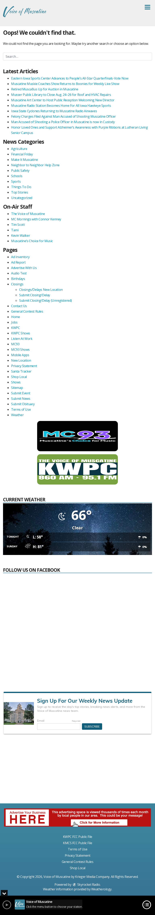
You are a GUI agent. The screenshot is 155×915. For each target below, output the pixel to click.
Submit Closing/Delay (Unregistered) (45, 300)
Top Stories (19, 192)
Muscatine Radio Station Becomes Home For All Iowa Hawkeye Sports (61, 105)
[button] (147, 7)
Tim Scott (18, 224)
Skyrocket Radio (88, 884)
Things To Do (21, 187)
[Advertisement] (77, 770)
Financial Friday (22, 154)
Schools (16, 176)
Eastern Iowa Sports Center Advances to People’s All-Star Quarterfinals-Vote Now (69, 78)
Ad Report (18, 262)
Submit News (20, 398)
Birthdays (18, 278)
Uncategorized (21, 198)
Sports (16, 181)
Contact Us (19, 306)
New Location (21, 360)
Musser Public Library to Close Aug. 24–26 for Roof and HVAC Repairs (61, 94)
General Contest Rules (27, 311)
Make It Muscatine (24, 159)
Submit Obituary (23, 404)
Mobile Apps (20, 355)
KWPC (15, 328)
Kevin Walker (20, 235)
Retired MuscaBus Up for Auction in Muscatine (44, 89)
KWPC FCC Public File (77, 836)
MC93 (15, 344)
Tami (14, 230)
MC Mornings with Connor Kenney (36, 219)
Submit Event (20, 393)
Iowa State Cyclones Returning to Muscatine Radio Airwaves (54, 111)
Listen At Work (21, 338)
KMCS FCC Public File (77, 843)
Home (15, 317)
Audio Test (19, 273)
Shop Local (19, 377)
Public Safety (20, 170)
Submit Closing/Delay (34, 295)
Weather (17, 415)
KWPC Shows (20, 333)
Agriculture (19, 149)
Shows (16, 382)
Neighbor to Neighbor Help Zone (35, 165)
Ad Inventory (20, 257)
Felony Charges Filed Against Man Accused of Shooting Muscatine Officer (63, 116)
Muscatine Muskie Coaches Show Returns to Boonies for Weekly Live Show (65, 84)
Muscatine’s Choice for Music (32, 241)
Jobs (14, 322)
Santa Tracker (21, 371)
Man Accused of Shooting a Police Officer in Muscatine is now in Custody (63, 122)
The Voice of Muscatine (28, 213)
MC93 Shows (20, 349)
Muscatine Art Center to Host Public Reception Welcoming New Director (62, 100)
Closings (17, 284)
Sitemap (17, 387)
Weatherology (101, 889)
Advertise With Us (24, 268)
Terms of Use (21, 409)
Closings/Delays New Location (41, 289)
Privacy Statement (24, 366)
